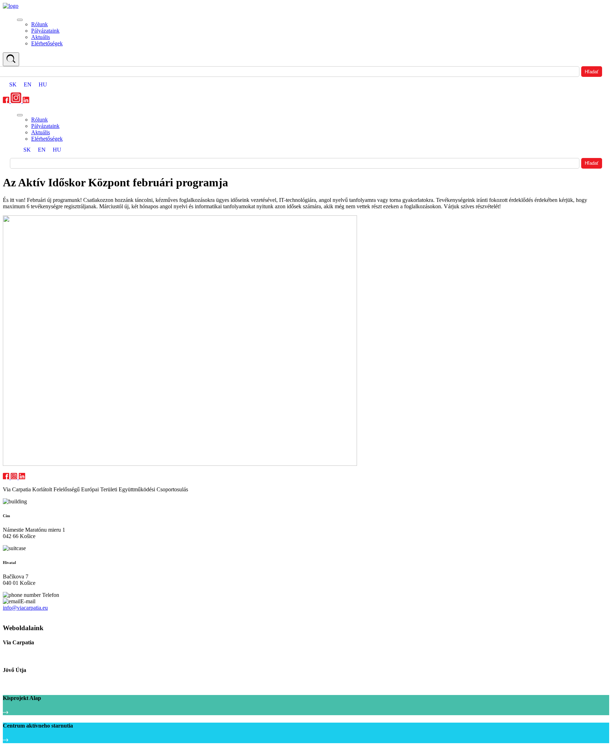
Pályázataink (45, 31)
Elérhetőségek (47, 43)
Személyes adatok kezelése (29, 614)
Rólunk (39, 24)
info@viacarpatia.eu (25, 608)
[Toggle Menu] (20, 20)
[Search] (11, 59)
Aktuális (40, 37)
